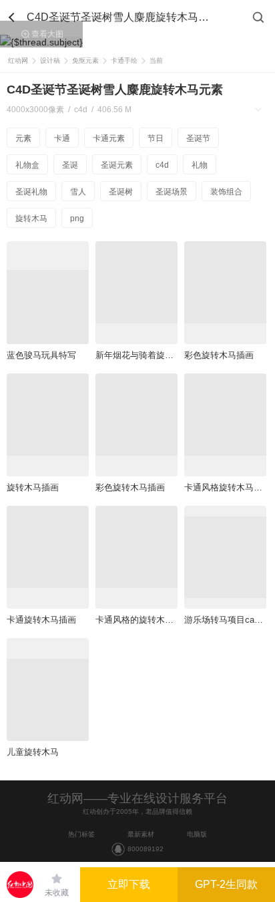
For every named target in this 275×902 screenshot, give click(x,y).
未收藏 (57, 892)
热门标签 (81, 834)
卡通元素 (109, 138)
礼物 (200, 165)
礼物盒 (27, 165)
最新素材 (140, 834)
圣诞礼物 (31, 191)
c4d (162, 165)
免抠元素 (85, 60)
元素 (23, 138)
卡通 (62, 138)
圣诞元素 (117, 165)
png (77, 218)
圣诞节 (198, 138)
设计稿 (50, 60)
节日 (156, 138)
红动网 (18, 60)
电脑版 (197, 834)
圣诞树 (121, 191)
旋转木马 (31, 218)
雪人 (78, 191)
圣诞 (70, 165)
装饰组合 (226, 191)
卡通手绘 (124, 60)
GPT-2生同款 (226, 884)
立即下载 (128, 884)
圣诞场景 (172, 191)
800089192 (145, 849)
